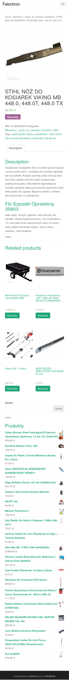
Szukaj (9, 402)
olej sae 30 (50, 138)
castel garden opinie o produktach (30, 134)
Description (15, 148)
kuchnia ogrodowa (20, 138)
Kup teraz (12, 117)
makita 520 (37, 138)
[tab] (16, 148)
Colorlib (32, 676)
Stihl (56, 130)
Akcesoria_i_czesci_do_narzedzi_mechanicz (33, 16)
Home (8, 16)
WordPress (50, 676)
